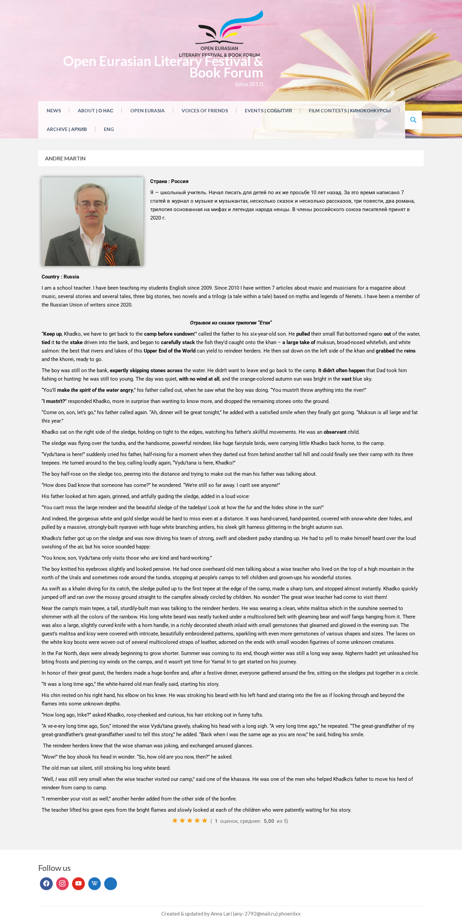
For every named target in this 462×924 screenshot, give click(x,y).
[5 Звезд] (204, 820)
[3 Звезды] (189, 820)
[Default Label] (78, 884)
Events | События (268, 110)
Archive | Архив (67, 129)
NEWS (54, 110)
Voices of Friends (205, 110)
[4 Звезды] (197, 820)
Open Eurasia (147, 110)
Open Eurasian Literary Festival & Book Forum (163, 67)
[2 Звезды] (182, 820)
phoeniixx (290, 913)
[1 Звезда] (174, 820)
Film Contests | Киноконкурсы (350, 110)
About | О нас (95, 110)
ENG (109, 129)
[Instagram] (62, 884)
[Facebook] (46, 884)
